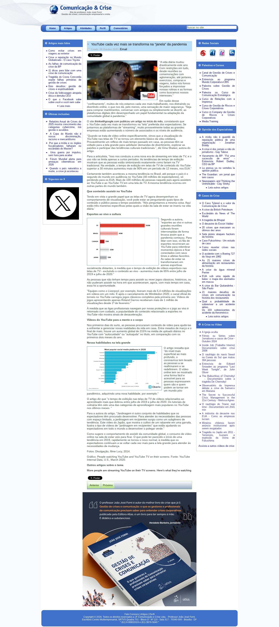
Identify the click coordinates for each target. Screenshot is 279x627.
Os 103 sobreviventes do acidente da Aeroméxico (218, 311)
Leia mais (65, 106)
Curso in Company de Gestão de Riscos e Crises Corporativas (218, 115)
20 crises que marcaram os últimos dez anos (218, 229)
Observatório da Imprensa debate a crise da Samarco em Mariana (218, 388)
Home (52, 28)
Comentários (121, 28)
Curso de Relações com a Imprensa (218, 100)
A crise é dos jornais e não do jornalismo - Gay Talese (218, 150)
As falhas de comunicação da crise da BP (64, 65)
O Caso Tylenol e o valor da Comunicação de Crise (218, 204)
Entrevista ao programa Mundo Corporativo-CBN (218, 81)
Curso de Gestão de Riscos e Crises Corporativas (218, 107)
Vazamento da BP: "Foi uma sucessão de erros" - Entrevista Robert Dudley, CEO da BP (218, 160)
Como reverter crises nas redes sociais (218, 249)
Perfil (103, 28)
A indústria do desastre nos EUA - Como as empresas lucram (218, 416)
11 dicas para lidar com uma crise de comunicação (64, 72)
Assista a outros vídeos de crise (216, 445)
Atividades (86, 28)
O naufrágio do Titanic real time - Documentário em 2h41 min (218, 407)
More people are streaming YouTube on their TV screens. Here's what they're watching (139, 470)
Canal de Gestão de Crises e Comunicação (218, 74)
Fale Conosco (132, 614)
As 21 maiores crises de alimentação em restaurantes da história (218, 263)
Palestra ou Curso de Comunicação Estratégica (218, 94)
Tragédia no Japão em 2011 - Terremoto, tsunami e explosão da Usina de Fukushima (218, 436)
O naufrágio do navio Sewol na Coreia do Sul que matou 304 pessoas (218, 357)
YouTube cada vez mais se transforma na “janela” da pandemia (138, 44)
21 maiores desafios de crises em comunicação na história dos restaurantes (218, 295)
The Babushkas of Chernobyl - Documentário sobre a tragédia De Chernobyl (218, 379)
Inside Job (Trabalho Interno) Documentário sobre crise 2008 (218, 348)
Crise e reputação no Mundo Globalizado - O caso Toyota (64, 59)
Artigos (68, 28)
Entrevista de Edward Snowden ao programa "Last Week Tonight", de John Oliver (218, 368)
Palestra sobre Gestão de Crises (218, 87)
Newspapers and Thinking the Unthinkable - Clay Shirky (218, 182)
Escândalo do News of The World (218, 215)
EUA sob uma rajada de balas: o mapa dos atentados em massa (218, 279)
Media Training (210, 121)
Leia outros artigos (218, 187)
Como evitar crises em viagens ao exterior (64, 52)
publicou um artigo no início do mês (129, 121)
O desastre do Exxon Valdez (217, 223)
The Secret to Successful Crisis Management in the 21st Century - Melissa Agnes (218, 397)
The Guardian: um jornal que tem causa (218, 176)
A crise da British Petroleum (217, 209)
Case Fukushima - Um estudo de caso (218, 242)
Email (123, 49)
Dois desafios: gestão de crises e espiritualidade (64, 87)
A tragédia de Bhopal (213, 220)
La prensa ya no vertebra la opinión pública (218, 169)
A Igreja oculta (210, 332)
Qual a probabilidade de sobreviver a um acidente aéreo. (218, 304)
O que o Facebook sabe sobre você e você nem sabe (64, 101)
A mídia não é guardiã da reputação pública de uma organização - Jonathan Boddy (218, 141)
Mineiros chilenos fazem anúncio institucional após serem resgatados (218, 425)
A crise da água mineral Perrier (218, 271)
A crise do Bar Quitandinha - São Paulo (218, 287)
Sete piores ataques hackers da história (218, 235)
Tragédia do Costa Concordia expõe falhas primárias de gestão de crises (64, 79)
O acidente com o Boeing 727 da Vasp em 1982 (218, 255)
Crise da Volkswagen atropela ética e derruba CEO (64, 94)
